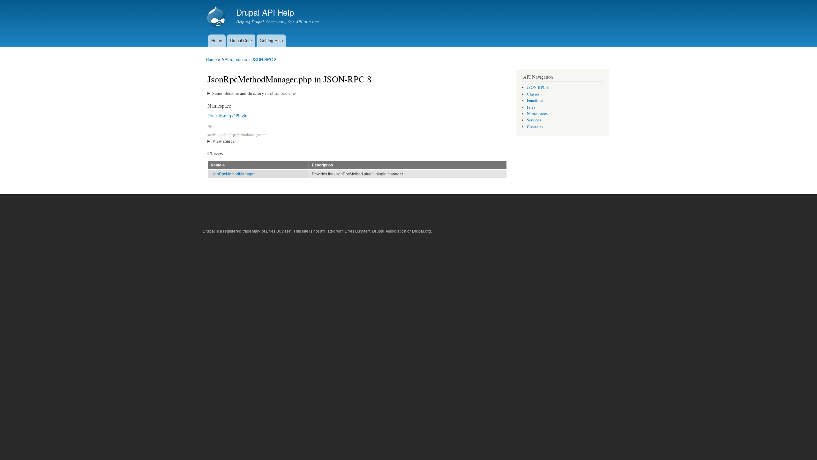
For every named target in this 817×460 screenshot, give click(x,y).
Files (531, 107)
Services (534, 120)
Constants (535, 126)
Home (216, 40)
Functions (535, 100)
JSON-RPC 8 (264, 59)
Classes (533, 94)
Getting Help (271, 40)
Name (216, 165)
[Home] (217, 17)
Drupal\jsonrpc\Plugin (227, 115)
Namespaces (537, 113)
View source (223, 141)
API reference (234, 59)
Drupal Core (241, 40)
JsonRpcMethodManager (233, 173)
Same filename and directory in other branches (254, 93)
